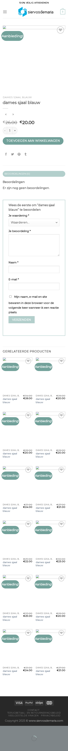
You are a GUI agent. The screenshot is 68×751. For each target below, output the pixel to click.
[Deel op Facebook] (6, 154)
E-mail (14, 279)
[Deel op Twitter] (13, 154)
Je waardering (19, 215)
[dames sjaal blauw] (17, 375)
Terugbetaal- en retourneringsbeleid (34, 712)
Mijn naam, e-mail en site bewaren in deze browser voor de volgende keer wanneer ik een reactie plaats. (34, 304)
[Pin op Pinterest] (19, 154)
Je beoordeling (20, 231)
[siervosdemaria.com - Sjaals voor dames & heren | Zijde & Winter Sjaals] (33, 11)
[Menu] (5, 11)
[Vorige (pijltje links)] (3, 744)
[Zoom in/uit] (14, 729)
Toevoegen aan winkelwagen (33, 140)
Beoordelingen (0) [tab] (17, 173)
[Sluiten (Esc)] (3, 729)
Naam (13, 262)
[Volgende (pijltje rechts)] (14, 744)
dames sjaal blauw (10, 400)
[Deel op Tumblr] (26, 154)
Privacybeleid (51, 715)
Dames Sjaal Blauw (17, 97)
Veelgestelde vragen (23, 715)
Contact (33, 710)
